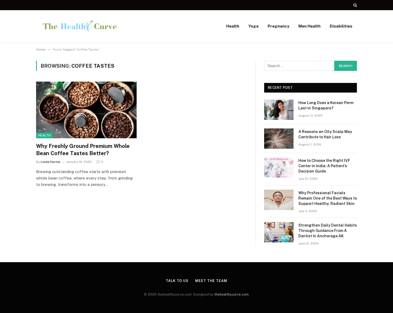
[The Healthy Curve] (80, 26)
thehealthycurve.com (231, 294)
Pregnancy (278, 26)
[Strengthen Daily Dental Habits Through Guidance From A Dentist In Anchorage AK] (279, 232)
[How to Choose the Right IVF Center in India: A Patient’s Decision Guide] (279, 167)
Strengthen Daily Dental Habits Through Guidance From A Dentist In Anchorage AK (327, 230)
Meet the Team (211, 281)
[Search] (354, 5)
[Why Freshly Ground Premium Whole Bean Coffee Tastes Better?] (86, 110)
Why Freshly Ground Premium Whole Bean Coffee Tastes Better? (83, 149)
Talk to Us (177, 281)
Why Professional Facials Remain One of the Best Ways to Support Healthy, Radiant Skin (327, 198)
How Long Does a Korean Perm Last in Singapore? (325, 105)
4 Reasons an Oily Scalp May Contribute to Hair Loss (325, 134)
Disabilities (341, 26)
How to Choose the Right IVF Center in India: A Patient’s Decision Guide (324, 165)
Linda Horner (51, 162)
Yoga (253, 26)
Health (232, 26)
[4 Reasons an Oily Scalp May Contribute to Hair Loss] (279, 138)
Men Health (309, 26)
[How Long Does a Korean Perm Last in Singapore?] (279, 110)
